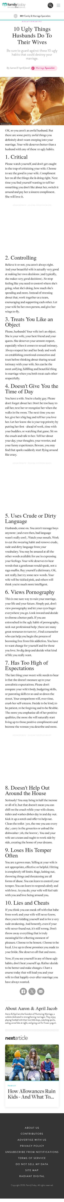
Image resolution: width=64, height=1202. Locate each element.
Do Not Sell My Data (32, 1164)
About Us (32, 1128)
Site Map (32, 1170)
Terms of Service (32, 1158)
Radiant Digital (32, 1176)
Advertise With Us (32, 1140)
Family (12, 1085)
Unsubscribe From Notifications (32, 1152)
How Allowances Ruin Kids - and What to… (32, 1093)
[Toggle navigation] (50, 5)
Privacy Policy (32, 1146)
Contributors (32, 1134)
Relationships (32, 21)
